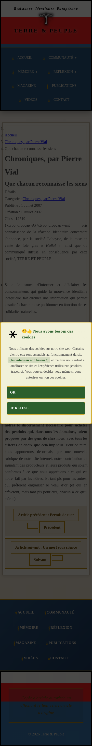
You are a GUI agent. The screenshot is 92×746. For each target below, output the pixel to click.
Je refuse (19, 408)
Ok (12, 392)
